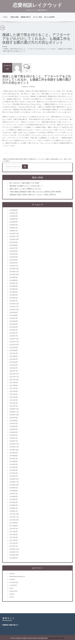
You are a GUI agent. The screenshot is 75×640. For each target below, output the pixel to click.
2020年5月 (13, 429)
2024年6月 (13, 286)
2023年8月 (13, 315)
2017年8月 (13, 526)
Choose (32, 86)
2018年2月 (13, 508)
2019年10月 (14, 450)
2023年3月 (13, 330)
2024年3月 (13, 295)
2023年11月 (14, 307)
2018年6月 (13, 497)
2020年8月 (13, 421)
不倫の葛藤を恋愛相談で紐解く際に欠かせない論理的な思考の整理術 (35, 192)
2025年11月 (14, 236)
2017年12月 (14, 514)
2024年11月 (14, 272)
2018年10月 (14, 485)
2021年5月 (13, 394)
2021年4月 (13, 397)
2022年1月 (13, 371)
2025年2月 (13, 263)
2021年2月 (13, 403)
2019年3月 (13, 470)
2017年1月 (13, 546)
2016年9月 (13, 558)
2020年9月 (13, 418)
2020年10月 (14, 415)
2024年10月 (14, 274)
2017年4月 (13, 537)
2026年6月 (13, 216)
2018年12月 (14, 479)
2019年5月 (13, 464)
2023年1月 (13, 336)
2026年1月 (13, 231)
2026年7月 (13, 213)
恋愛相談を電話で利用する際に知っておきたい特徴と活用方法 (32, 195)
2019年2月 (13, 473)
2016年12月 (14, 549)
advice (11, 573)
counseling (13, 582)
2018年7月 (13, 494)
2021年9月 (13, 383)
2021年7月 (13, 388)
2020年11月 (14, 412)
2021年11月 (14, 377)
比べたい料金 (37, 17)
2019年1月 (13, 476)
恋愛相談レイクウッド (37, 5)
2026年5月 (13, 219)
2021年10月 (14, 380)
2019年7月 (13, 459)
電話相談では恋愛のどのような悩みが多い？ (26, 186)
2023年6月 (13, 321)
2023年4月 (13, 327)
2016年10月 (14, 555)
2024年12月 (14, 269)
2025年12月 (14, 234)
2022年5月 (13, 359)
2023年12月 (14, 304)
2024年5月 (13, 289)
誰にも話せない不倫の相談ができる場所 (24, 183)
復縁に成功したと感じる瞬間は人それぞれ (25, 189)
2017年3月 (13, 540)
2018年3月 (13, 505)
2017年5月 (13, 534)
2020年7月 (13, 423)
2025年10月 (14, 239)
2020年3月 (13, 435)
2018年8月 (13, 491)
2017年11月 (14, 517)
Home (5, 17)
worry (11, 597)
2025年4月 (13, 257)
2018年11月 (14, 482)
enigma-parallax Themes (56, 638)
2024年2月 (13, 298)
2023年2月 (13, 333)
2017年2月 (13, 543)
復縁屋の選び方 (26, 17)
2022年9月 (13, 347)
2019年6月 (13, 461)
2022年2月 (13, 368)
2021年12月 (14, 374)
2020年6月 (13, 426)
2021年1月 (13, 406)
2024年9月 (13, 277)
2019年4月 (13, 467)
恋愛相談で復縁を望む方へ (11, 625)
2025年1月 (13, 266)
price (11, 588)
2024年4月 (13, 292)
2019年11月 (14, 447)
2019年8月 (13, 456)
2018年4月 (13, 502)
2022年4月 (13, 362)
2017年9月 (13, 523)
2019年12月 (14, 444)
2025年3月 (13, 260)
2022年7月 (13, 353)
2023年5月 (13, 324)
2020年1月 (13, 441)
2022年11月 (14, 342)
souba (11, 594)
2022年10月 (14, 345)
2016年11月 (14, 552)
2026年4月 (13, 222)
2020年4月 (13, 432)
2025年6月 (13, 251)
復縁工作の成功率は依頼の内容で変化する (16, 159)
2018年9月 (13, 488)
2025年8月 (13, 245)
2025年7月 (13, 248)
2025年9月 (13, 242)
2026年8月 (13, 210)
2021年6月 (13, 391)
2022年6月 (13, 356)
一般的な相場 (14, 17)
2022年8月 (13, 350)
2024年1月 (13, 301)
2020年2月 (13, 438)
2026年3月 (13, 225)
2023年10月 (14, 310)
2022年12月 (14, 339)
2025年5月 (13, 254)
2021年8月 (13, 385)
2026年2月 (13, 228)
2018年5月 (13, 499)
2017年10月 (14, 520)
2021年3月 (13, 400)
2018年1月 (13, 511)
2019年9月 (13, 453)
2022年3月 (13, 365)
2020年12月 (14, 409)
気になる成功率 (49, 17)
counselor (13, 585)
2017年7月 (13, 529)
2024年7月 (13, 283)
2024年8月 (13, 280)
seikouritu (13, 591)
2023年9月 (13, 312)
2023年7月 (13, 318)
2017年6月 (13, 532)
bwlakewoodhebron (17, 576)
